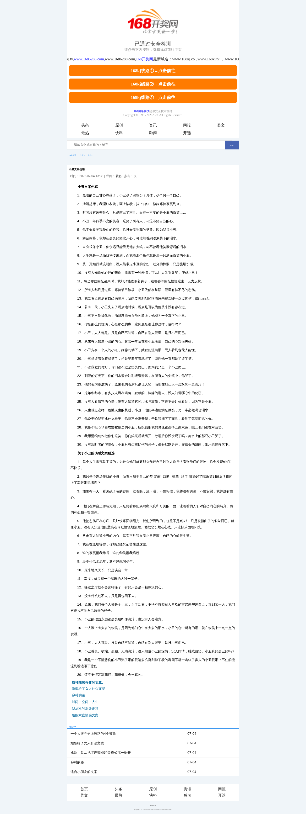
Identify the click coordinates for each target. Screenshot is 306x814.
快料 (119, 133)
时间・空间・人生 (85, 702)
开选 (187, 133)
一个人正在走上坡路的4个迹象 (93, 733)
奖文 (221, 125)
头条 (85, 125)
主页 (81, 155)
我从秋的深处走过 (85, 708)
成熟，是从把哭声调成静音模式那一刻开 (101, 753)
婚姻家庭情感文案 (85, 715)
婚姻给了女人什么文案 (88, 688)
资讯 (153, 125)
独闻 (153, 133)
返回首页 (153, 805)
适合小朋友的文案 (84, 772)
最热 (85, 133)
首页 (84, 789)
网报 (187, 125)
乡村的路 (78, 695)
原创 (119, 125)
